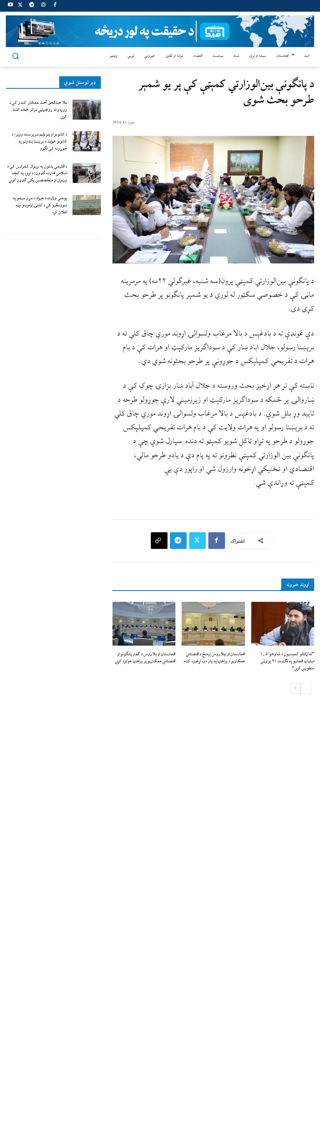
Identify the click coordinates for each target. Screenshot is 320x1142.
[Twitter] (20, 6)
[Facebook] (55, 6)
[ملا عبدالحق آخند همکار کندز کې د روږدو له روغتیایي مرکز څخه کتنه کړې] (86, 110)
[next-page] (295, 688)
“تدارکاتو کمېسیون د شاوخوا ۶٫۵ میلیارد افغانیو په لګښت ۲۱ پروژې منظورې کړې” (287, 661)
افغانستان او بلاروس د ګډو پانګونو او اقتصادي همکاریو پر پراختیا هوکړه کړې (145, 658)
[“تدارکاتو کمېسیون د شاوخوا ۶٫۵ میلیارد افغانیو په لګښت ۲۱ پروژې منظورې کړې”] (282, 624)
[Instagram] (43, 6)
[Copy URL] (159, 540)
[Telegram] (32, 6)
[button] (15, 56)
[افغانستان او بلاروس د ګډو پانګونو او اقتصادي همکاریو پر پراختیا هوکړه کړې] (143, 624)
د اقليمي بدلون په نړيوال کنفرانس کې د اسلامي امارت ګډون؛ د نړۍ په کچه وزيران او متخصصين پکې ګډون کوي (37, 173)
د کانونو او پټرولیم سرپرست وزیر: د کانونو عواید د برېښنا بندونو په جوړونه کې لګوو (39, 141)
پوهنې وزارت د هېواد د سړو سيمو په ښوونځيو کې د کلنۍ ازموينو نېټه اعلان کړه (39, 205)
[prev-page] (306, 688)
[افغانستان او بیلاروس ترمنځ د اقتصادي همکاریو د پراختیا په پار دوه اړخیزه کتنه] (213, 624)
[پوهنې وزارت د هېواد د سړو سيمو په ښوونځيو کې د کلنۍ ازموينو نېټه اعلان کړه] (86, 205)
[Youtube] (10, 6)
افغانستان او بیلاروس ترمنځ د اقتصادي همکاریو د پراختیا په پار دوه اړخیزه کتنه (214, 658)
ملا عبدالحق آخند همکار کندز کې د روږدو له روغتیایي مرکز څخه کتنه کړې (38, 109)
